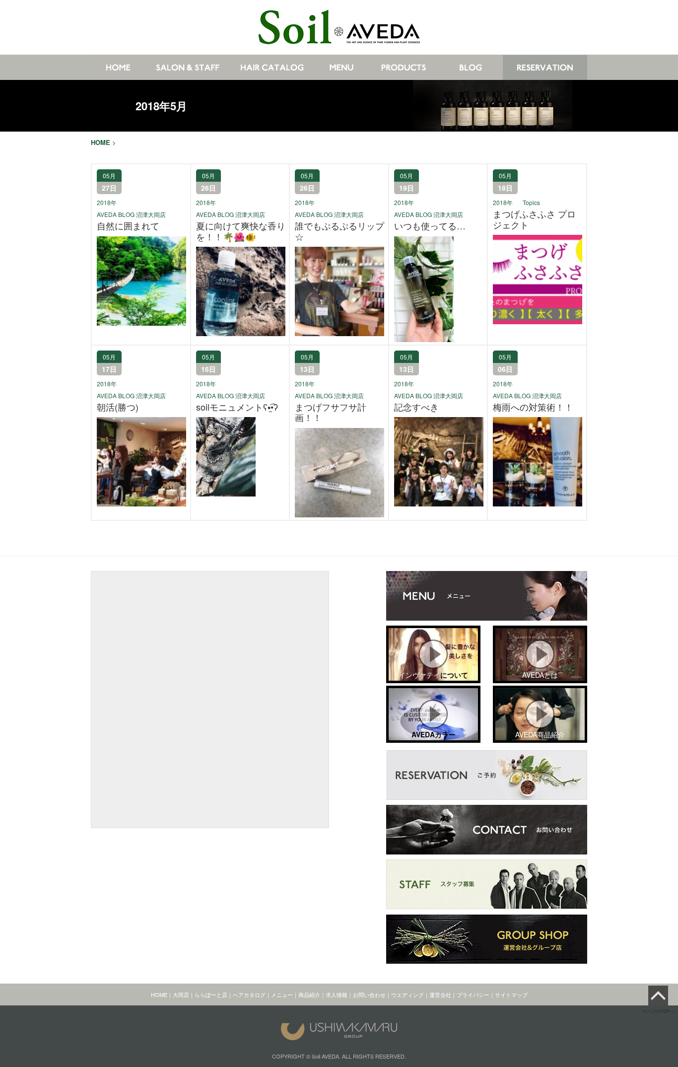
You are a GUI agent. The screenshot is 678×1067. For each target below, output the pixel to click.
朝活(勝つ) (117, 407)
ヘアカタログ (249, 994)
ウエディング (407, 994)
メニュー (282, 994)
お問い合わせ (369, 994)
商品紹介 (309, 994)
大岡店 (181, 994)
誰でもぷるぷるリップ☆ (339, 231)
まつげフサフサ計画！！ (330, 412)
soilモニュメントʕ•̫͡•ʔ (237, 407)
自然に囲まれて (128, 225)
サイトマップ (511, 994)
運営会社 (440, 994)
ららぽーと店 (211, 994)
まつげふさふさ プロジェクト (534, 219)
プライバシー (473, 994)
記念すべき (416, 407)
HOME (159, 994)
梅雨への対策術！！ (533, 407)
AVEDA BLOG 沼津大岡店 (131, 214)
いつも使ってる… (430, 225)
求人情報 (336, 994)
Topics (531, 202)
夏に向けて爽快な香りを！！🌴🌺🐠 (240, 231)
